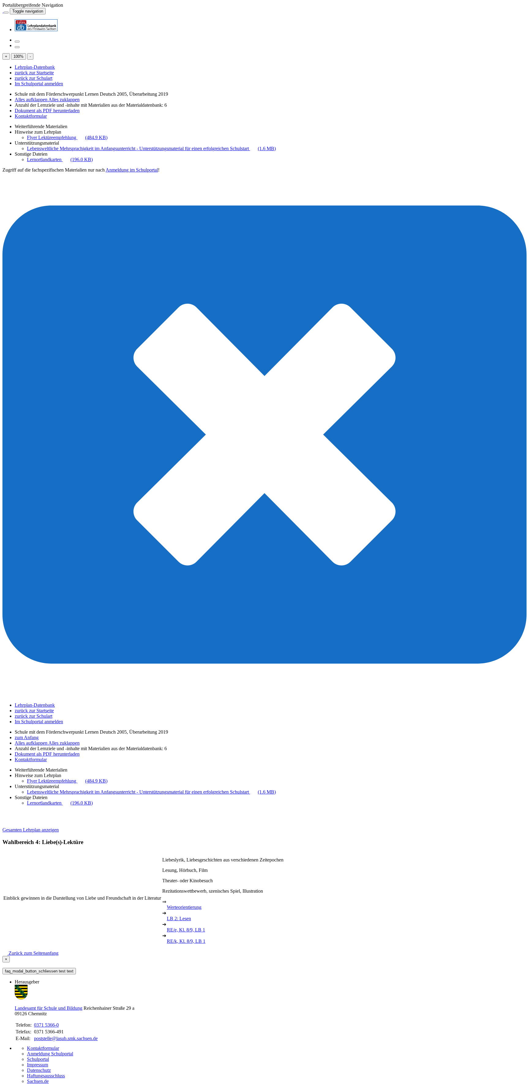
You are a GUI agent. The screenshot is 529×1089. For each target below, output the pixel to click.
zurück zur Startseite (34, 72)
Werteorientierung (184, 907)
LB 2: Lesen (179, 918)
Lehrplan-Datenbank (35, 67)
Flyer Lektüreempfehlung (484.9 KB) (67, 137)
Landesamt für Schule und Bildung (48, 1008)
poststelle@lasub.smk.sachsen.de (66, 1038)
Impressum (37, 1064)
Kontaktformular (31, 116)
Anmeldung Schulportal (50, 1053)
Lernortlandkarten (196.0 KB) (60, 159)
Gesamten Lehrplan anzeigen (30, 829)
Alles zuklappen (64, 99)
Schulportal (38, 1059)
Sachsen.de (38, 1081)
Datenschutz (39, 1070)
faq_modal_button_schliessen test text (39, 971)
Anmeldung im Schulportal (132, 169)
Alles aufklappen (31, 99)
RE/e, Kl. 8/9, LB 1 (186, 929)
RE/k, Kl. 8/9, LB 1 (186, 941)
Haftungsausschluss (46, 1075)
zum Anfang (27, 737)
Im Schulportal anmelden (39, 83)
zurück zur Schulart (33, 78)
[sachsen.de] (3, 10)
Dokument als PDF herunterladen (47, 110)
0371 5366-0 (46, 1025)
